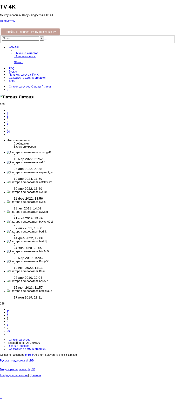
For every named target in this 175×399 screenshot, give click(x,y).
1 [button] (7, 113)
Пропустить (7, 20)
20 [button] (8, 131)
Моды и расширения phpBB (17, 369)
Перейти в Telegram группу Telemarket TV (30, 31)
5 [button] (7, 125)
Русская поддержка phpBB (17, 360)
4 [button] (7, 122)
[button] (8, 110)
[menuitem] (26, 53)
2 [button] (7, 116)
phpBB (29, 354)
